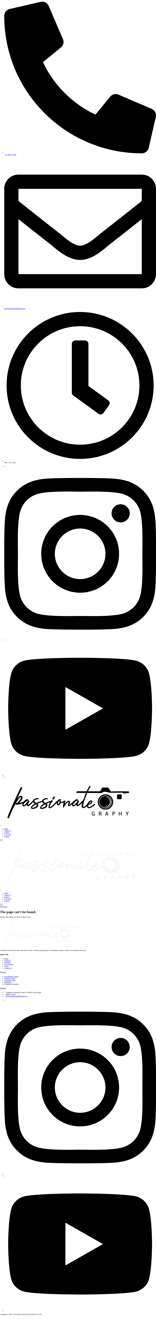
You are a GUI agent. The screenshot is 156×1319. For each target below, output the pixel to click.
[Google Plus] (5, 777)
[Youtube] (80, 1311)
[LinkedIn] (80, 775)
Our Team (7, 834)
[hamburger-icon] (1, 890)
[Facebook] (5, 466)
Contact (6, 836)
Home (6, 829)
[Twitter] (80, 640)
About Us (7, 831)
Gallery (6, 833)
